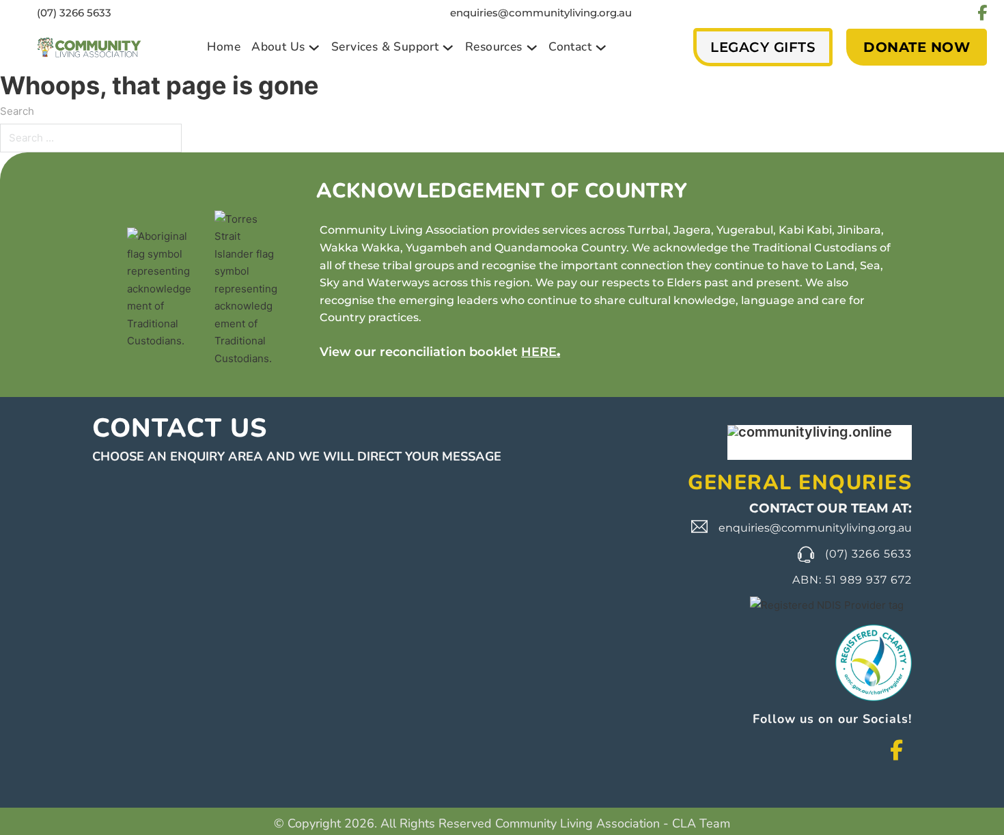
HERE (539, 351)
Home (223, 46)
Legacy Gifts (762, 47)
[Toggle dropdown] (314, 48)
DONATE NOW (916, 47)
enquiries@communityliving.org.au (541, 12)
